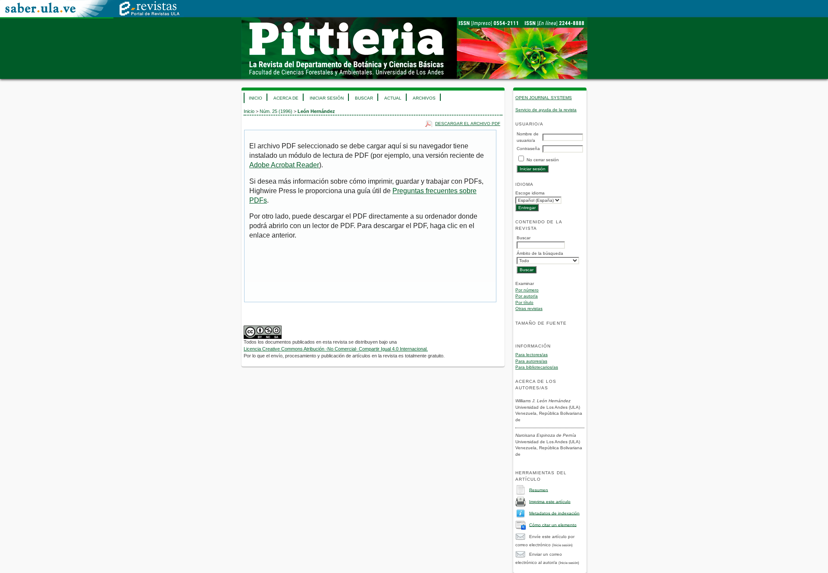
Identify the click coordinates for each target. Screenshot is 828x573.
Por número (527, 290)
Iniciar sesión (327, 98)
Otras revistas (529, 308)
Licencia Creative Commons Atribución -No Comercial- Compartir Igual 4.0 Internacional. (336, 348)
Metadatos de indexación (554, 512)
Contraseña (528, 148)
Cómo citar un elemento (553, 524)
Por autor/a (526, 296)
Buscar (364, 98)
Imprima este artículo (550, 501)
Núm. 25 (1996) (276, 111)
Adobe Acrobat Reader (284, 165)
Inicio (255, 98)
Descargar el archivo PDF (467, 123)
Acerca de (285, 98)
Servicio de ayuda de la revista (546, 109)
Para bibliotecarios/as (536, 367)
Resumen (538, 489)
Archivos (424, 98)
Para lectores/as (531, 354)
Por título (524, 302)
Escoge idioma (530, 193)
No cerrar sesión (543, 159)
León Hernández (316, 111)
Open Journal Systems (543, 97)
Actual (392, 98)
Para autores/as (531, 361)
